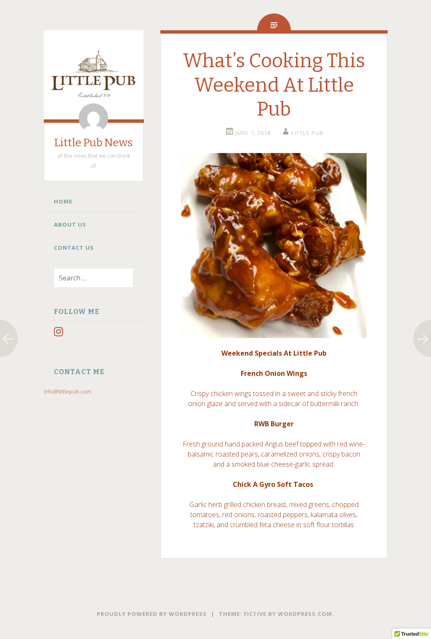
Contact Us (74, 247)
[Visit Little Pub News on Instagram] (58, 333)
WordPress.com (305, 614)
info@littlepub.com (67, 391)
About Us (70, 224)
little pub (307, 133)
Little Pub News (93, 142)
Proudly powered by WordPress (152, 614)
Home (63, 201)
